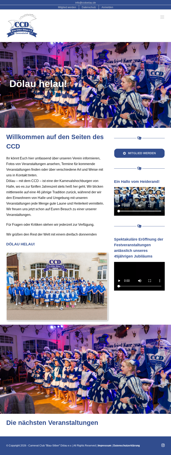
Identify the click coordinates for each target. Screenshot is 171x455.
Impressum (104, 445)
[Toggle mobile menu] (162, 17)
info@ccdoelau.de (85, 2)
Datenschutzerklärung (126, 445)
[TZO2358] (57, 254)
